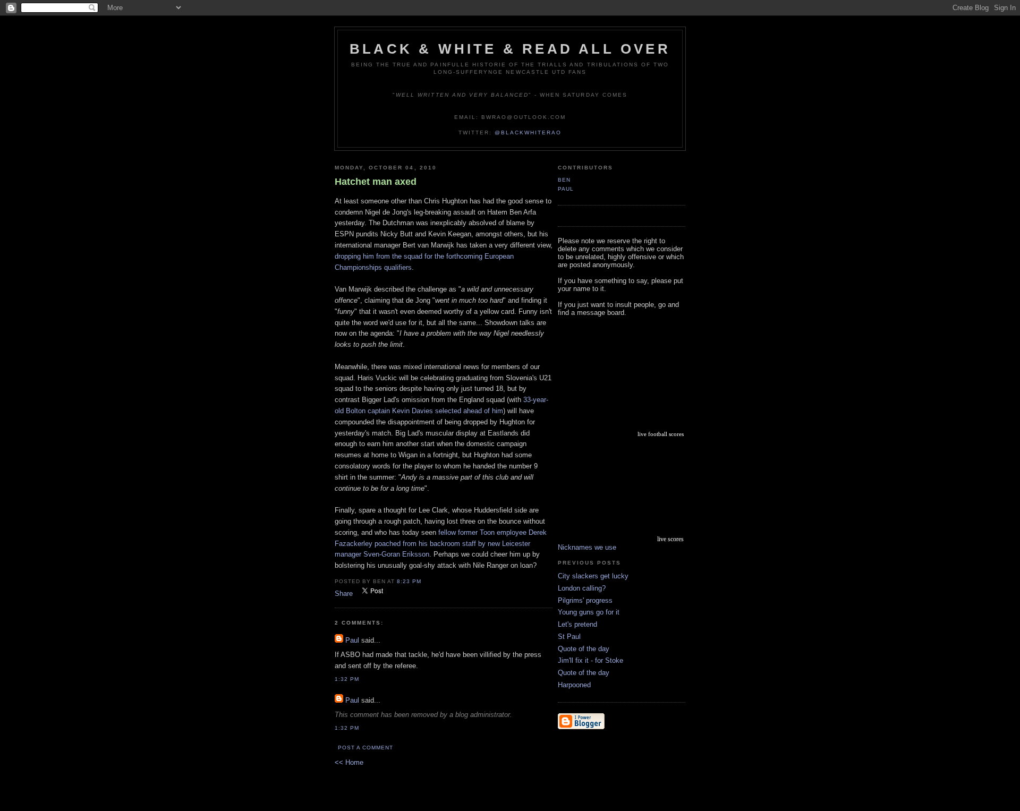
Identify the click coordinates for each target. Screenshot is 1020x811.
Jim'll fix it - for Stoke (590, 660)
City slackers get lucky (593, 576)
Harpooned (574, 685)
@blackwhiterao (528, 132)
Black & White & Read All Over (510, 49)
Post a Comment (365, 747)
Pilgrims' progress (585, 600)
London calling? (582, 588)
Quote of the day (583, 649)
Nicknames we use (587, 547)
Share (344, 593)
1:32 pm (347, 679)
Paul (352, 640)
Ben (564, 180)
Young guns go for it (588, 612)
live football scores (661, 434)
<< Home (349, 762)
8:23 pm (409, 581)
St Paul (569, 637)
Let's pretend (577, 624)
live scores (670, 539)
